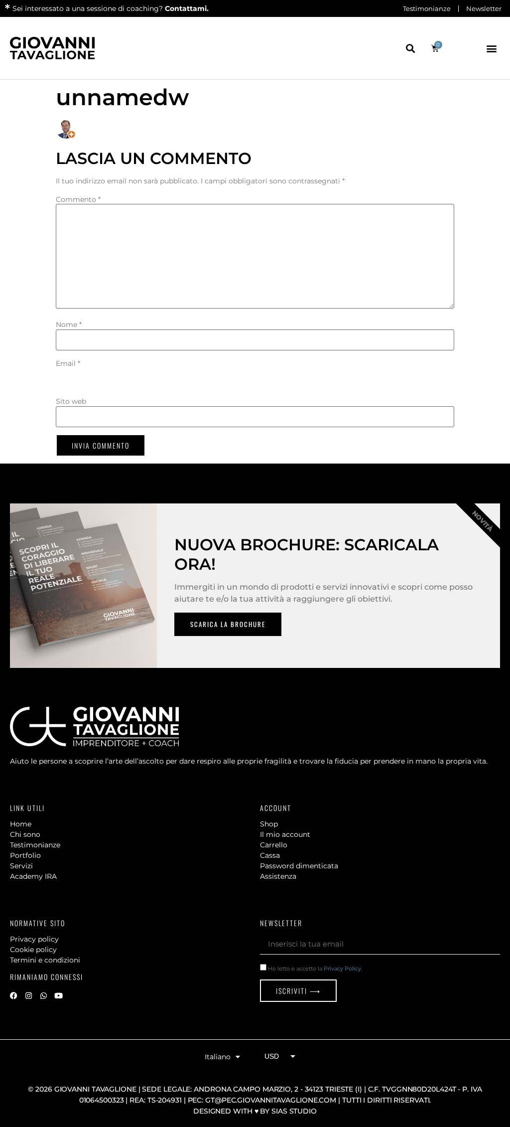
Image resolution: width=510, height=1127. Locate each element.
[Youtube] (58, 995)
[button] (410, 48)
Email (68, 363)
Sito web (71, 401)
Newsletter (484, 8)
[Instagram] (28, 995)
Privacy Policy (342, 968)
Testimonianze (427, 8)
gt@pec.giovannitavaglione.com (270, 1100)
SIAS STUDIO (294, 1111)
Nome (69, 324)
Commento (78, 199)
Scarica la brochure (227, 624)
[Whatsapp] (43, 995)
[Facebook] (13, 995)
